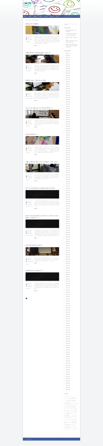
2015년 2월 (68, 356)
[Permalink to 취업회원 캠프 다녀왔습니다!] (42, 276)
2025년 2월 (68, 90)
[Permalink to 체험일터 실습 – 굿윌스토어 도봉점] (42, 86)
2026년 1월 (68, 66)
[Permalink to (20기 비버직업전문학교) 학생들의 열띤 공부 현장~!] (42, 194)
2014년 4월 (68, 378)
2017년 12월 (68, 281)
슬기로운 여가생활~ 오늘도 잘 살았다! (71, 38)
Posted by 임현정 (29, 286)
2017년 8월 (68, 290)
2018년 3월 (68, 274)
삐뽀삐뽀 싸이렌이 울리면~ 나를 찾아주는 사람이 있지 (71, 41)
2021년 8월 (68, 183)
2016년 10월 (68, 312)
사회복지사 (67, 408)
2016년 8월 (68, 316)
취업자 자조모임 (28, 288)
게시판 (30, 16)
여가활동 (67, 413)
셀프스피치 (69, 410)
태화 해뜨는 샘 (75, 427)
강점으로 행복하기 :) (31, 134)
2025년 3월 (68, 88)
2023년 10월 (68, 126)
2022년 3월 (68, 168)
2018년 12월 (68, 254)
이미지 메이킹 (73, 413)
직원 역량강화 (69, 420)
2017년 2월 (68, 303)
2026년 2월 (68, 64)
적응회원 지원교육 (28, 70)
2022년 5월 (68, 163)
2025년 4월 (68, 86)
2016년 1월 (68, 332)
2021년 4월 (68, 192)
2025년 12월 (68, 68)
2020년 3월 (68, 221)
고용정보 (70, 396)
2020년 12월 (68, 201)
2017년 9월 (68, 287)
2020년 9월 (68, 208)
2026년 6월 (68, 55)
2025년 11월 (68, 70)
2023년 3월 (68, 141)
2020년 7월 (68, 212)
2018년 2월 (68, 276)
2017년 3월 (68, 301)
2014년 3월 (68, 380)
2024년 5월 (68, 110)
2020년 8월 (68, 210)
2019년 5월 (68, 243)
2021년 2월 (68, 197)
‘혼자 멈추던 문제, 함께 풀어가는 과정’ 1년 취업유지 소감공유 (71, 34)
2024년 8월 (68, 104)
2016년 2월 (68, 329)
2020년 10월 (68, 205)
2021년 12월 (68, 174)
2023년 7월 (68, 132)
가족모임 (66, 396)
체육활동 (73, 420)
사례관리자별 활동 (70, 407)
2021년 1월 (68, 199)
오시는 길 (40, 16)
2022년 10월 (68, 152)
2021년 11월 (68, 177)
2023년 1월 (68, 146)
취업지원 (74, 425)
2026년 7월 (68, 53)
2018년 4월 (68, 272)
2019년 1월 (68, 252)
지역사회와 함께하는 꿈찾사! (33, 245)
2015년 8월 (68, 343)
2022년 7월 (68, 159)
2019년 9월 (68, 234)
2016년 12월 (68, 307)
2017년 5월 (68, 296)
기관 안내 (51, 16)
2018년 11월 (68, 256)
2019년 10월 (68, 232)
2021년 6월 (68, 188)
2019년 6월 (68, 241)
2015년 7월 (68, 345)
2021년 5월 (68, 190)
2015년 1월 (68, 358)
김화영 (67, 403)
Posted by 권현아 (29, 39)
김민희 (68, 401)
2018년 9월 (68, 261)
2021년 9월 (68, 181)
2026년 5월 (68, 57)
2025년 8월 (68, 77)
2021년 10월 (68, 179)
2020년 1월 (68, 225)
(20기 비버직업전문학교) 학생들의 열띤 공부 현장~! (40, 188)
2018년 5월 (68, 270)
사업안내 (46, 16)
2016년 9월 (68, 314)
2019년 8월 (68, 236)
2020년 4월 (68, 219)
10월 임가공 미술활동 (31, 24)
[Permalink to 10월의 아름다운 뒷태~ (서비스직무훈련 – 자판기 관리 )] (42, 167)
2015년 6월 (68, 347)
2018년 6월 (68, 267)
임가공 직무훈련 (28, 41)
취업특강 (67, 427)
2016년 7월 (68, 318)
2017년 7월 (68, 292)
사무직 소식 (31, 235)
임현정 (66, 416)
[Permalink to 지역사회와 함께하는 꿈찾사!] (42, 251)
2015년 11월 (68, 336)
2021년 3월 (68, 194)
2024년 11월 (68, 97)
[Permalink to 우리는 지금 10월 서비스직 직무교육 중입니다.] (42, 114)
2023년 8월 (68, 130)
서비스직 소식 (28, 179)
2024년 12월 (68, 95)
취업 (70, 422)
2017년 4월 (68, 298)
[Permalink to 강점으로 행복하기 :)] (42, 140)
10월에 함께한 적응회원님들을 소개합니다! (38, 52)
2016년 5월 (68, 323)
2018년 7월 (68, 265)
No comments (29, 38)
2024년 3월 (68, 115)
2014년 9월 (68, 367)
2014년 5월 (68, 376)
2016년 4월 (68, 325)
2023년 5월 (68, 137)
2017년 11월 (68, 283)
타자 (71, 427)
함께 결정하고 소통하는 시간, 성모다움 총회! (71, 31)
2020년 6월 (68, 214)
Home (25, 16)
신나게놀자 (68, 411)
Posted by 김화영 (29, 233)
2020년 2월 (68, 223)
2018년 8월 (68, 263)
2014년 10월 (68, 365)
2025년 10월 (68, 73)
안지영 (75, 411)
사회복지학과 (71, 408)
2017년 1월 (68, 305)
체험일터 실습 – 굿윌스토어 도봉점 (35, 80)
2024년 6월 (68, 108)
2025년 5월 (68, 84)
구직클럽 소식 (31, 98)
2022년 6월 (68, 161)
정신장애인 (69, 418)
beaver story (27, 98)
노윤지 (72, 403)
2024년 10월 (68, 99)
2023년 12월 (68, 121)
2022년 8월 (68, 157)
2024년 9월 (68, 101)
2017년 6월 (68, 294)
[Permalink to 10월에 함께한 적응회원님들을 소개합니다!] (42, 58)
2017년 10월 (68, 285)
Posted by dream (29, 177)
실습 (72, 411)
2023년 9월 (68, 128)
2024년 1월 (68, 119)
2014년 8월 (68, 369)
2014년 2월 (68, 383)
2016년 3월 (68, 327)
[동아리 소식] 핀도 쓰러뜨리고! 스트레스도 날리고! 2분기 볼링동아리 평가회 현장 (71, 45)
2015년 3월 (68, 354)
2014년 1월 (68, 385)
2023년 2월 (68, 143)
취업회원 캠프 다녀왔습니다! (33, 270)
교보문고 (73, 396)
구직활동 (68, 398)
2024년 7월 (68, 106)
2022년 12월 (68, 148)
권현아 (73, 398)
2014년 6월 (68, 374)
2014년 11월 (68, 363)
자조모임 (71, 416)
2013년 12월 (68, 387)
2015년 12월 (68, 334)
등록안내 (35, 16)
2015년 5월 (68, 349)
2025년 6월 (68, 81)
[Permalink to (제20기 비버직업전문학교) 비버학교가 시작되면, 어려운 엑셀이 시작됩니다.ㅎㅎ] (42, 223)
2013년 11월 (68, 389)
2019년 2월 (68, 250)
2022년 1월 (68, 172)
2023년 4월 (68, 139)
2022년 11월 (68, 150)
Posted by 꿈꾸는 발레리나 (30, 261)
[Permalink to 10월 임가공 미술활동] (42, 29)
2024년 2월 (68, 117)
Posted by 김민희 (29, 96)
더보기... (35, 45)
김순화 (73, 401)
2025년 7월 (68, 79)
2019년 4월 (68, 245)
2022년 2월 (68, 170)
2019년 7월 (68, 239)
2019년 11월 (68, 230)
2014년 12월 (68, 360)
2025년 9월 (68, 75)
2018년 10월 (68, 259)
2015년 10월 (68, 338)
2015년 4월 (68, 352)
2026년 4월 (68, 59)
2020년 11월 (68, 203)
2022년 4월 (68, 166)
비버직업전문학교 (70, 405)
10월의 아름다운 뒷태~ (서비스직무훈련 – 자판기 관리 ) (41, 162)
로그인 (57, 16)
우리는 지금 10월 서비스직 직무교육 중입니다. (39, 108)
